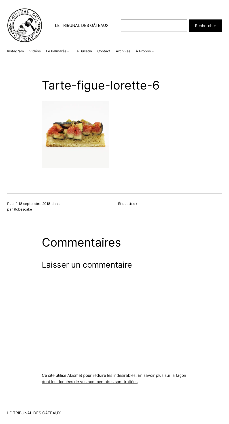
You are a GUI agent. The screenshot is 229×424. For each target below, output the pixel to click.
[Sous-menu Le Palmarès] (68, 51)
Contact (103, 51)
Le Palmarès (56, 51)
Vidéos (35, 51)
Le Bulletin (83, 51)
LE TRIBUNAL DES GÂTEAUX (81, 25)
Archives (123, 51)
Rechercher (205, 25)
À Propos (143, 51)
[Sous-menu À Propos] (153, 51)
